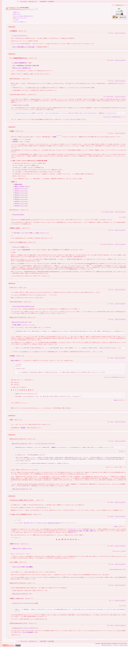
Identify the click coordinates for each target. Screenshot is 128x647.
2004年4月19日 (11, 434)
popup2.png (57, 522)
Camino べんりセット (35, 99)
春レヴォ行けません (15, 78)
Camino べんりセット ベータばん (21, 105)
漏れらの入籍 (14, 360)
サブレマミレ (14, 287)
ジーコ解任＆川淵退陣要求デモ (19, 62)
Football (111, 60)
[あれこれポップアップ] (18, 646)
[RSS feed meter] (119, 8)
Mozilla (108, 96)
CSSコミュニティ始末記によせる (19, 242)
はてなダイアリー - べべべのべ (27, 324)
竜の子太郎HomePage (22, 35)
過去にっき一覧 (17, 14)
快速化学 (30, 548)
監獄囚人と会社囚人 (15, 228)
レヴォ (33, 83)
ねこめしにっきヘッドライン (21, 17)
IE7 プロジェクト (15, 209)
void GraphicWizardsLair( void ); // (116, 569)
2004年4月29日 (11, 26)
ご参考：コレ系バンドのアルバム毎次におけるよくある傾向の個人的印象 (29, 160)
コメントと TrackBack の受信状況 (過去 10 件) (23, 16)
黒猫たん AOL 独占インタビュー (22, 186)
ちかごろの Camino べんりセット (19, 94)
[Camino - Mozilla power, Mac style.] (119, 11)
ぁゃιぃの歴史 (14, 562)
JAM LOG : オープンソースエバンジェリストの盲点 (25, 603)
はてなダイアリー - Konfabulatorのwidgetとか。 (113, 116)
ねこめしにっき (33, 1)
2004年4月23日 (11, 283)
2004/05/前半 (51, 1)
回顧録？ (116, 400)
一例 (64, 269)
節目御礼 (13, 355)
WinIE (106, 211)
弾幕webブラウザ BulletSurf (20, 548)
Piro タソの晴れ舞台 (28, 632)
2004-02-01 (17, 197)
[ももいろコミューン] (12, 646)
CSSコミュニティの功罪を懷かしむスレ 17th (114, 377)
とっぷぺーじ (24, 1)
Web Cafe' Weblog (23, 188)
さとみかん (16, 19)
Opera (112, 303)
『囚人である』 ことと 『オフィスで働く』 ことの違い (26, 232)
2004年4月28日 (11, 54)
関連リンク (14, 181)
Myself (112, 357)
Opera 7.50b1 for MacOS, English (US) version (23, 306)
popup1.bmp (39, 522)
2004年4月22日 (11, 415)
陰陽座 (12, 131)
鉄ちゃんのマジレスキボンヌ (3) (18, 317)
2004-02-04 (17, 199)
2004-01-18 (17, 190)
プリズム (15, 35)
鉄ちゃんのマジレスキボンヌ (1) (19, 443)
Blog (110, 244)
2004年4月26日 (11, 127)
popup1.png (50, 522)
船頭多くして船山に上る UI (17, 598)
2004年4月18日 (11, 496)
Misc (112, 230)
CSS (108, 211)
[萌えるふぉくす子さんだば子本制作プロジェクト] (119, 16)
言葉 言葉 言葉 (26, 249)
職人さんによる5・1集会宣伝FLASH (22, 68)
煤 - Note (121, 451)
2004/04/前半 (43, 1)
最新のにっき (17, 12)
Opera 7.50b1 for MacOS (16, 301)
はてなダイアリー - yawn (118, 551)
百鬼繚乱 (15, 139)
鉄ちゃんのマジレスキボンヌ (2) (19, 322)
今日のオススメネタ (44, 232)
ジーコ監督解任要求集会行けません (19, 58)
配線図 (53, 447)
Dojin (112, 33)
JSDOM (111, 96)
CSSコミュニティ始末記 (19, 247)
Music (112, 133)
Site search (116, 645)
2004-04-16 (17, 203)
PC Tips (27, 247)
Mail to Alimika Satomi (107, 645)
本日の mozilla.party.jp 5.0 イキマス (19, 623)
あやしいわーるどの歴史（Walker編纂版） (23, 566)
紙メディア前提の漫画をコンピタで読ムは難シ (24, 46)
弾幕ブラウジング (15, 543)
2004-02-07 (17, 201)
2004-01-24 (17, 195)
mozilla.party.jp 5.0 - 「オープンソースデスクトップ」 (26, 628)
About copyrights (124, 645)
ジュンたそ (25, 136)
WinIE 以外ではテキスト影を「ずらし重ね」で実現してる (82, 530)
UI (112, 600)
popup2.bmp (45, 522)
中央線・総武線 (17, 324)
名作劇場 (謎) (14, 31)
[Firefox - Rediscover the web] (119, 13)
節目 (12, 419)
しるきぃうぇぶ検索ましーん (20, 21)
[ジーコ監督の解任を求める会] (26, 65)
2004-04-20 (17, 205)
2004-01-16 (17, 188)
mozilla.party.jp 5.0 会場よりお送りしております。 (23, 500)
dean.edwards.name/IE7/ (18, 214)
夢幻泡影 (15, 141)
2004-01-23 (17, 192)
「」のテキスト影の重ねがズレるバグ (21, 514)
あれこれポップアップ (29, 522)
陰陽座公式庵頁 (18, 184)
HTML (104, 244)
